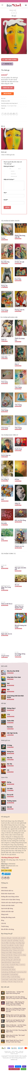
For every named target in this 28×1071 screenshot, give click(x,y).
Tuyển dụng (5, 926)
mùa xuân (16, 957)
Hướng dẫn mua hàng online (10, 896)
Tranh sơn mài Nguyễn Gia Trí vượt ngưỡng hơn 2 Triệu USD (15, 1020)
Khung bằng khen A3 (17, 947)
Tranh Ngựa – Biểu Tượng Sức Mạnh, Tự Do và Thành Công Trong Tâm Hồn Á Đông (15, 1003)
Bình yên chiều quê (6, 938)
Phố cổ (17, 364)
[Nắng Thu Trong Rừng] (7, 579)
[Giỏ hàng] (26, 5)
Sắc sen (17, 585)
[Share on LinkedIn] (14, 114)
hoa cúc (21, 940)
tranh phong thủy (21, 972)
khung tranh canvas (18, 950)
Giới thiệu (4, 887)
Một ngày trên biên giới (20, 568)
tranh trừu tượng (15, 976)
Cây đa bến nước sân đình (18, 938)
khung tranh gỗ (17, 952)
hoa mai (4, 945)
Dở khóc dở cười (19, 262)
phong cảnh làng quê (7, 959)
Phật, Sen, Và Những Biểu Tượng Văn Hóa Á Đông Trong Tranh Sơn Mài (16, 1010)
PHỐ (2, 499)
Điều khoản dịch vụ (7, 890)
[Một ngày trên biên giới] (21, 560)
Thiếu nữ (3, 340)
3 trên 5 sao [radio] (7, 171)
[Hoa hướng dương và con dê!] (21, 645)
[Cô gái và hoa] (7, 646)
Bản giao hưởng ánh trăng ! (20, 626)
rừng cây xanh (15, 962)
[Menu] (2, 5)
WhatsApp (23, 1069)
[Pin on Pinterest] (11, 114)
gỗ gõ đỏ (10, 940)
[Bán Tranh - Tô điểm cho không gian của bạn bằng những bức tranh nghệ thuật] (14, 5)
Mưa (2, 539)
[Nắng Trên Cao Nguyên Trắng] (21, 598)
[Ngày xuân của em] (7, 622)
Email (6, 199)
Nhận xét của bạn (9, 179)
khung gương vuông (7, 950)
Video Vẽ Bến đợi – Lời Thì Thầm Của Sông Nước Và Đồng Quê (16, 1025)
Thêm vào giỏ (8, 87)
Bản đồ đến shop (10, 1052)
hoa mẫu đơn (10, 945)
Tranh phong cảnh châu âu (8, 969)
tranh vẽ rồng (12, 979)
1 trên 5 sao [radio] (6, 168)
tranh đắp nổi (21, 979)
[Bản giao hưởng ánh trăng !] (21, 618)
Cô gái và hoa (5, 656)
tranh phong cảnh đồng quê (9, 972)
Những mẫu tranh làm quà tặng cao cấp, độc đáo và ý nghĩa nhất (16, 1015)
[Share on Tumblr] (16, 114)
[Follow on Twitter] (5, 878)
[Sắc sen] (21, 578)
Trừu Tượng (4, 310)
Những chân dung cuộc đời (20, 236)
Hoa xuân (4, 523)
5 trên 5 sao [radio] (7, 176)
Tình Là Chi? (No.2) (6, 604)
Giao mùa (4, 940)
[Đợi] (7, 560)
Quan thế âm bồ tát (6, 962)
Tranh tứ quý (5, 979)
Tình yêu (10, 981)
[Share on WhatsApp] (19, 114)
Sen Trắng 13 (5, 479)
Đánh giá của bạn (9, 166)
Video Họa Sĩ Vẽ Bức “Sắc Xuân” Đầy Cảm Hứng (15, 1036)
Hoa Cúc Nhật (5, 942)
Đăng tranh (4, 914)
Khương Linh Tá (19, 310)
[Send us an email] (8, 878)
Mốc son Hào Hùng (20, 520)
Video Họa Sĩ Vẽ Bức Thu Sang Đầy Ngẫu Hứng (16, 1030)
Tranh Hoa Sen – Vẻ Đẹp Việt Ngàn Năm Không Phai (15, 992)
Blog (2, 920)
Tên (5, 192)
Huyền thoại (18, 449)
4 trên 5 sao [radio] (7, 173)
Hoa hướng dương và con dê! (20, 654)
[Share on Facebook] (2, 114)
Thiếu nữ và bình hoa (20, 339)
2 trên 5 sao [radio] (15, 168)
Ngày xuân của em (6, 634)
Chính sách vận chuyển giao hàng (11, 902)
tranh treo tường (6, 976)
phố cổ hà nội (17, 959)
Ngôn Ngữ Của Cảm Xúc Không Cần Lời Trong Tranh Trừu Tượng (16, 997)
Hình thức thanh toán (8, 893)
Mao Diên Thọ (5, 262)
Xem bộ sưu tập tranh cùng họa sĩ (9, 103)
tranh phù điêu (5, 974)
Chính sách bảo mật (7, 911)
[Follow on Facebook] (2, 878)
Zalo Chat (18, 1066)
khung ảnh (4, 957)
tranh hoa (22, 964)
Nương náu (4, 286)
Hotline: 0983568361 (14, 1069)
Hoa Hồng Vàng (20, 942)
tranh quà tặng (14, 974)
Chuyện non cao (19, 546)
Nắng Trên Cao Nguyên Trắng (19, 606)
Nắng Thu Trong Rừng (6, 587)
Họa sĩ (21, 945)
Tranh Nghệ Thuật (11, 105)
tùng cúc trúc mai (18, 981)
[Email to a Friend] (8, 114)
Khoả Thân (18, 279)
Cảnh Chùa (4, 357)
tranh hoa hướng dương (7, 967)
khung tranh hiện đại (7, 955)
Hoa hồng (12, 942)
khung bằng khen (6, 947)
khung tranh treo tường (20, 955)
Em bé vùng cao (5, 455)
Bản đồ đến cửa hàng (7, 929)
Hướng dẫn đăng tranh (8, 917)
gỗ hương (15, 940)
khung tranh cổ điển (7, 952)
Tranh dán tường (14, 964)
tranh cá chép (5, 964)
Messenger (11, 1066)
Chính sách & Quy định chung (10, 899)
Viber (24, 1066)
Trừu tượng (4, 382)
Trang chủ (12, 10)
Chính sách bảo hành (7, 905)
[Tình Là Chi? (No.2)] (7, 597)
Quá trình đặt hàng (7, 908)
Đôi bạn (17, 479)
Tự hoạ (3, 238)
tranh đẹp (4, 981)
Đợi (2, 567)
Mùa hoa (11, 957)
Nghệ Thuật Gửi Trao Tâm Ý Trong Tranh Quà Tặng (14, 1041)
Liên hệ (3, 923)
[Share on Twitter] (5, 114)
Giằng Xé (17, 503)
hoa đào (17, 945)
